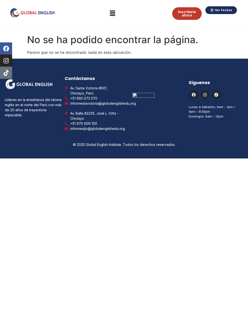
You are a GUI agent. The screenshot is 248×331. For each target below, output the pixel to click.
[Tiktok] (6, 73)
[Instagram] (6, 61)
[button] (112, 13)
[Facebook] (6, 48)
